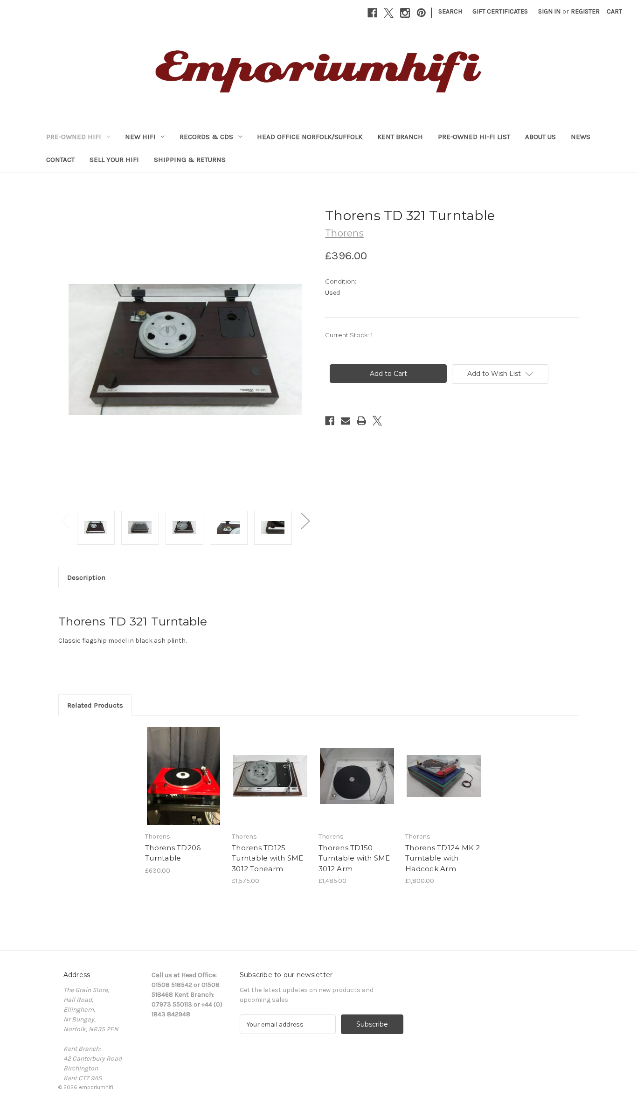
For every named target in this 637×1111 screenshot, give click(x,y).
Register (585, 11)
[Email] (345, 420)
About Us (540, 136)
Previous (65, 521)
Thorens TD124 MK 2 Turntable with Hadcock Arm (442, 858)
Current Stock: (349, 335)
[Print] (361, 420)
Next (305, 521)
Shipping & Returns (190, 159)
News (580, 136)
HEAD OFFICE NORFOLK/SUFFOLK (309, 136)
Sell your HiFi (114, 159)
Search (450, 11)
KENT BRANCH (400, 136)
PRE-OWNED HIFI (73, 136)
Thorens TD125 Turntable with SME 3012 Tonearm (268, 858)
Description (86, 577)
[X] (389, 13)
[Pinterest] (421, 13)
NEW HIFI (140, 136)
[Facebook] (372, 13)
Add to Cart (183, 784)
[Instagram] (405, 13)
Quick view (183, 768)
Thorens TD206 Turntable (173, 853)
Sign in (549, 11)
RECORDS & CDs (206, 136)
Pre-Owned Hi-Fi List (474, 136)
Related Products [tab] (95, 705)
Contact (60, 159)
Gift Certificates (500, 11)
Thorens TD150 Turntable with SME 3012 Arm (354, 858)
